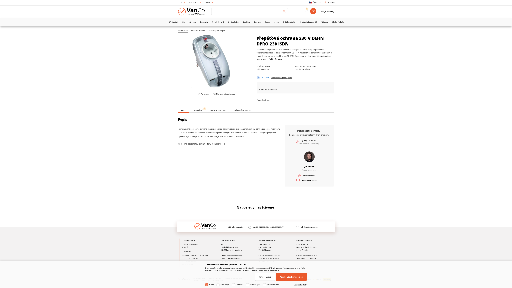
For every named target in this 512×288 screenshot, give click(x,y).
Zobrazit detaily (300, 285)
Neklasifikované (273, 285)
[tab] (183, 111)
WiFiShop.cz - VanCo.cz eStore (193, 11)
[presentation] (183, 110)
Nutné (211, 285)
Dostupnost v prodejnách (281, 77)
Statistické (239, 285)
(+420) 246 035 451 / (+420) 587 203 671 (268, 227)
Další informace (275, 59)
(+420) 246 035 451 (309, 140)
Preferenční (225, 285)
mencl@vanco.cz (309, 180)
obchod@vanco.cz (309, 227)
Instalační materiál (198, 30)
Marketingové (255, 285)
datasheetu (219, 144)
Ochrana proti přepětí (217, 30)
